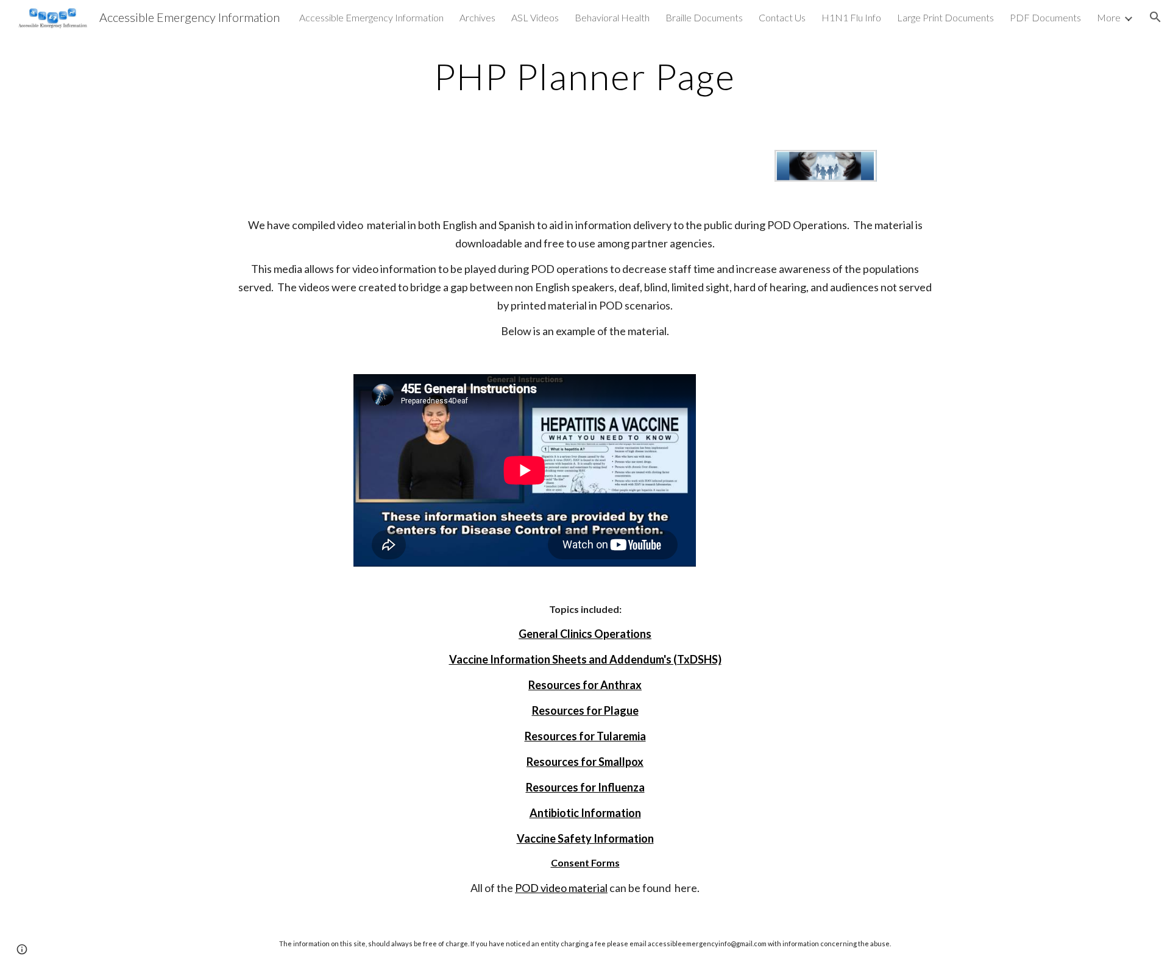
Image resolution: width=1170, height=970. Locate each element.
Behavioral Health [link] (612, 17)
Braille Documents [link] (704, 17)
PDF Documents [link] (1045, 17)
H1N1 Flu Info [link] (851, 17)
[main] (585, 76)
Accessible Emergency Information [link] (371, 17)
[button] (1155, 17)
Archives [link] (477, 17)
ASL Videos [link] (535, 17)
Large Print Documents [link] (945, 17)
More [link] (1109, 17)
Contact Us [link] (782, 17)
